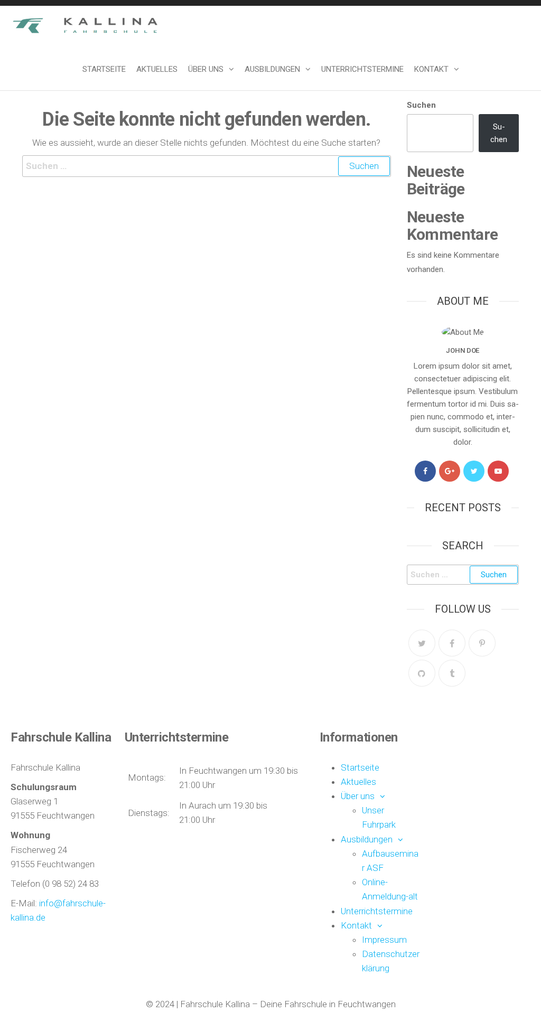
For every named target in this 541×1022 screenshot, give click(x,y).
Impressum (384, 939)
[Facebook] (425, 471)
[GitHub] (421, 673)
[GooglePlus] (449, 471)
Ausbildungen (272, 69)
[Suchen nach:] (206, 166)
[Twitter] (473, 471)
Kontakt (431, 69)
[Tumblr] (452, 673)
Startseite (104, 69)
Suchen (421, 105)
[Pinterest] (482, 643)
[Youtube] (498, 471)
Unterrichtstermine (362, 69)
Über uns (205, 69)
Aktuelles (157, 69)
